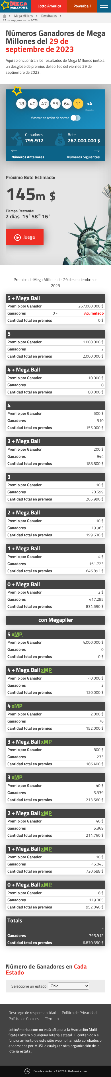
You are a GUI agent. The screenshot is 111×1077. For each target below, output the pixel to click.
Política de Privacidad (79, 1013)
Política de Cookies (24, 1018)
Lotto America (49, 6)
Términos (53, 1018)
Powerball (82, 6)
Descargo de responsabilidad (32, 1013)
